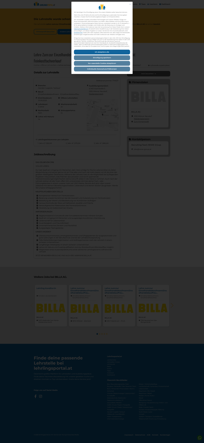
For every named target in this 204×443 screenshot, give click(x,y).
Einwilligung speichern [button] (102, 58)
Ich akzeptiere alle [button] (102, 52)
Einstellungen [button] (78, 32)
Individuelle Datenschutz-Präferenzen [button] (102, 69)
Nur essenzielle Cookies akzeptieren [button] (102, 63)
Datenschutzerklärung (81, 29)
